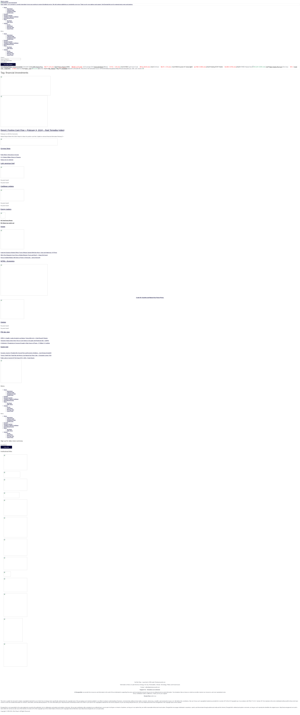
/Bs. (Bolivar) (52, 68)
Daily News (10, 22)
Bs (58, 68)
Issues (8, 24)
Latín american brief (8, 163)
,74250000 (64, 68)
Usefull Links (10, 12)
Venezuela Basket (98, 67)
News (5, 19)
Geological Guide (11, 11)
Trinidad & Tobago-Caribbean (11, 16)
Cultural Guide (10, 10)
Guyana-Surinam (8, 15)
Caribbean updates (7, 186)
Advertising (10, 8)
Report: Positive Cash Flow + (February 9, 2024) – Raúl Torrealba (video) (32, 130)
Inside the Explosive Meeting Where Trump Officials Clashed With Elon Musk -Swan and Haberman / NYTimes (29, 252)
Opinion (6, 23)
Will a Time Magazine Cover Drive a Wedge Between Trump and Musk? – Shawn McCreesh (24, 255)
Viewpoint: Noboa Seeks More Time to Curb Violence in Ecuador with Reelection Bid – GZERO (25, 340)
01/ (55, 67)
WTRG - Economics (7, 261)
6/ (190, 67)
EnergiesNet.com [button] (108, 4)
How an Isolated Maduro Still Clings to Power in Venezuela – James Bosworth (20, 257)
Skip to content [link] (4, 1)
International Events (9, 18)
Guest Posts (10, 28)
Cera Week (10, 26)
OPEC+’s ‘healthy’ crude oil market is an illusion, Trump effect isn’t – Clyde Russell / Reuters (24, 338)
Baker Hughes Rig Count (275, 67)
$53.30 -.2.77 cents (77, 67)
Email (2, 62)
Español (6, 14)
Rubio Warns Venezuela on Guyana (10, 154)
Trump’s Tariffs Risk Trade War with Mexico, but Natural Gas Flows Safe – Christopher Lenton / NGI (26, 355)
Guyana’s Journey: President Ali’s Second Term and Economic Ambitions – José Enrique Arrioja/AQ (26, 353)
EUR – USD (28, 68)
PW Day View (10, 27)
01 (294, 67)
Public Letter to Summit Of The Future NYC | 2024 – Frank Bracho (17, 358)
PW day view (5, 332)
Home (5, 7)
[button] (150, 31)
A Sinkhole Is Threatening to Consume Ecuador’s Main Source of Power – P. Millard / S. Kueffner (25, 343)
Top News (9, 20)
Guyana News (5, 148)
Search (2, 59)
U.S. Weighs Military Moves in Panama (11, 157)
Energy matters (6, 209)
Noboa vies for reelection (7, 159)
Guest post (4, 347)
